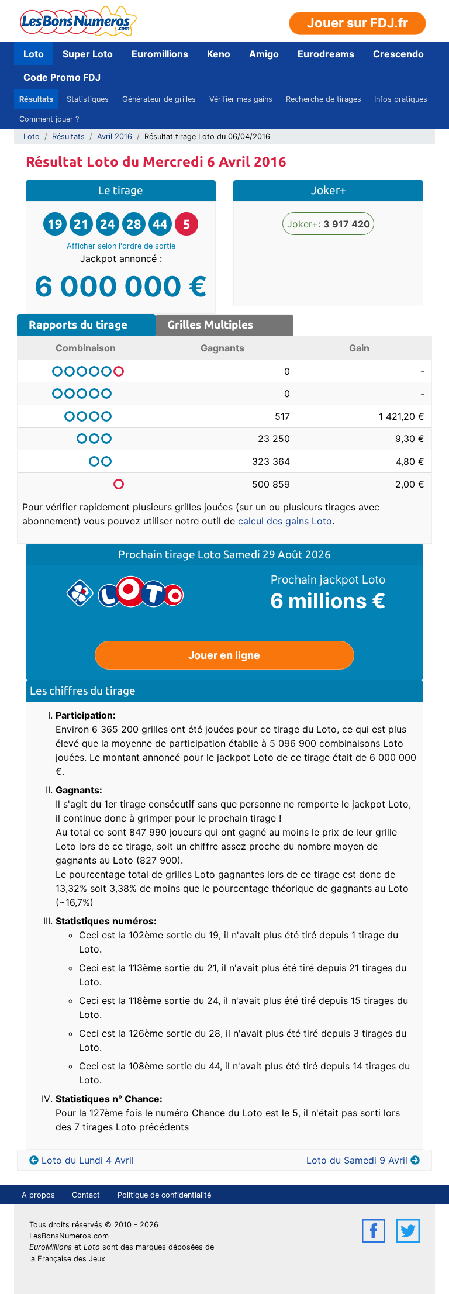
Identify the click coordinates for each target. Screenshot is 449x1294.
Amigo (264, 54)
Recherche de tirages (323, 99)
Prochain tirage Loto (170, 554)
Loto (33, 54)
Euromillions (160, 54)
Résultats (36, 99)
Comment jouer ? (49, 119)
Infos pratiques (400, 99)
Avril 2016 (114, 136)
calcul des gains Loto (285, 521)
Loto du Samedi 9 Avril (356, 1160)
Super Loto (88, 54)
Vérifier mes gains (240, 99)
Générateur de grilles (159, 99)
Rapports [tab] (78, 324)
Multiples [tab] (210, 324)
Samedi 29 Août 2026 (277, 554)
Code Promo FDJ (62, 77)
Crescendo (398, 54)
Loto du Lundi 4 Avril (88, 1160)
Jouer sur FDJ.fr (357, 22)
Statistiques (88, 99)
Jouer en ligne (224, 655)
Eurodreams (326, 54)
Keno (218, 54)
